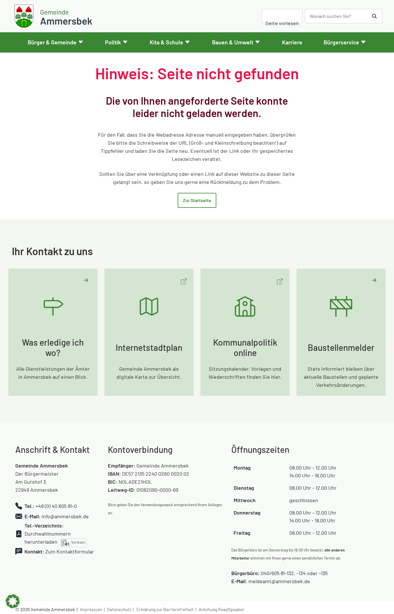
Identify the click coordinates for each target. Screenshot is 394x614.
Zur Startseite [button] (197, 200)
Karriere (292, 42)
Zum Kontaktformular (69, 551)
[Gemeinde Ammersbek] (54, 16)
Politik (113, 42)
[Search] (374, 16)
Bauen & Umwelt (232, 42)
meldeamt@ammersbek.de (279, 581)
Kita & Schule (166, 42)
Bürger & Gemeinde (52, 42)
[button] (12, 601)
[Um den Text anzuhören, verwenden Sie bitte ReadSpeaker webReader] (282, 16)
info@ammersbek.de (65, 516)
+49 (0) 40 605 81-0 (56, 506)
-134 (301, 573)
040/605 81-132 (277, 573)
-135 (323, 573)
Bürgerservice (341, 42)
